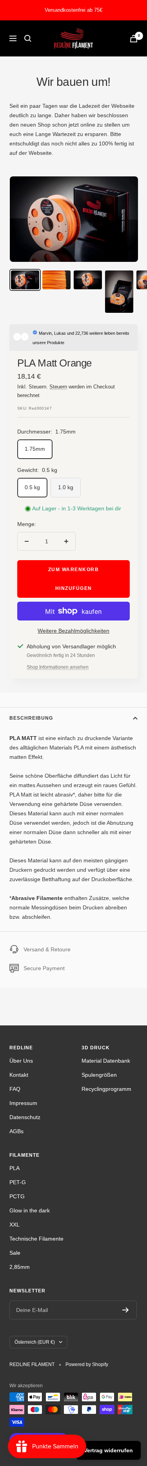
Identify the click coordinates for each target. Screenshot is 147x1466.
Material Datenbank (106, 1061)
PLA (14, 1168)
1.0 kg (65, 487)
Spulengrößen (99, 1075)
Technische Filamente (36, 1239)
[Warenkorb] (134, 38)
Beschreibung (31, 718)
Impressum (23, 1103)
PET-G (17, 1182)
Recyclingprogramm (106, 1089)
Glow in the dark (29, 1210)
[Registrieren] (125, 1310)
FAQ (14, 1089)
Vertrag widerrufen (108, 1450)
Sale (14, 1253)
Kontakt (18, 1075)
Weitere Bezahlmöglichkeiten (73, 631)
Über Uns (21, 1061)
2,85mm (19, 1267)
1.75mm (35, 449)
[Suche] (27, 38)
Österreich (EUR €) (35, 1342)
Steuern (58, 387)
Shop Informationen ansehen (58, 667)
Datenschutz (24, 1117)
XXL (14, 1224)
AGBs (16, 1131)
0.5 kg (32, 487)
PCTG (17, 1196)
